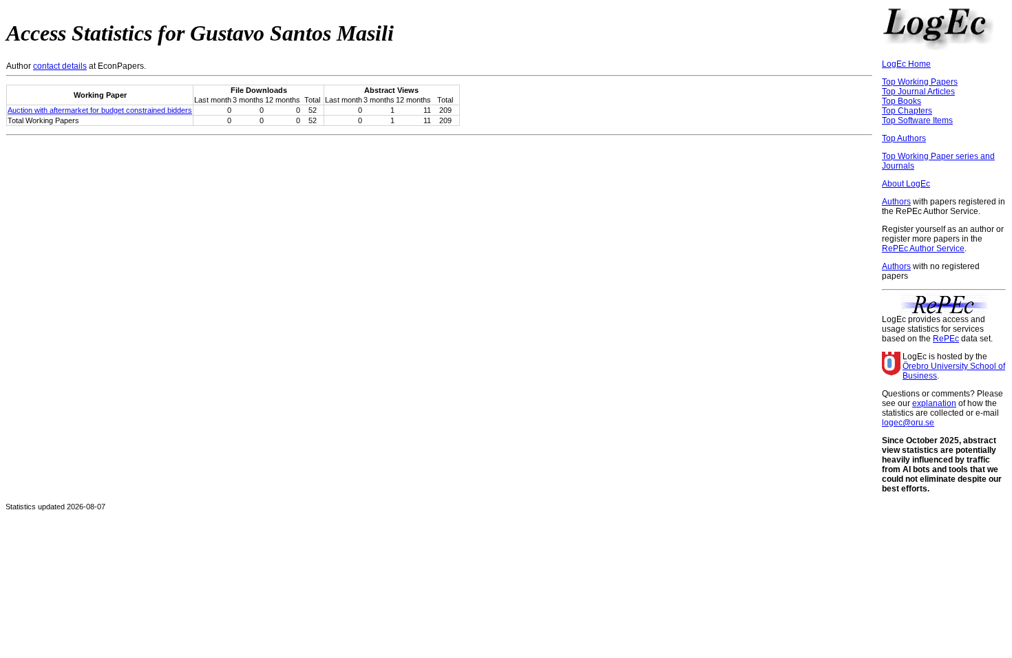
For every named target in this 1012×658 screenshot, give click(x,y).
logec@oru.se (908, 422)
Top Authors (904, 138)
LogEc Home (906, 64)
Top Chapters (907, 111)
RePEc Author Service (923, 248)
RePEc (946, 338)
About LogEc (906, 184)
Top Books (901, 101)
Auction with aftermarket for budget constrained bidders (100, 110)
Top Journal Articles (918, 91)
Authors (896, 201)
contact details (60, 66)
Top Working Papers (920, 82)
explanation (934, 403)
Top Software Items (917, 120)
